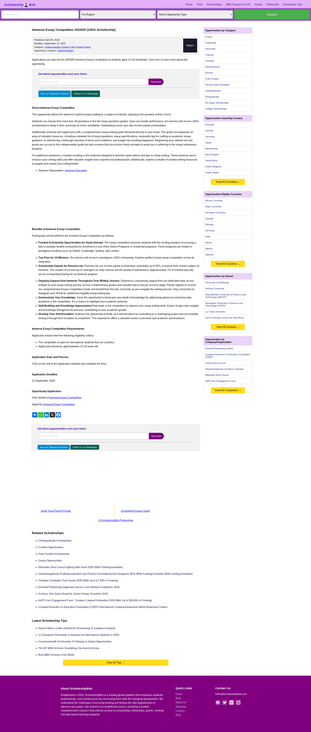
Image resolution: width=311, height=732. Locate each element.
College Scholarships (216, 108)
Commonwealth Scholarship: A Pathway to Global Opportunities (74, 641)
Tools (200, 4)
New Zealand (212, 154)
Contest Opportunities (50, 547)
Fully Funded (76, 47)
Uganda (209, 254)
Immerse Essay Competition (65, 397)
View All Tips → (116, 662)
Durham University (214, 288)
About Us (181, 702)
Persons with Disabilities (217, 84)
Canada (209, 130)
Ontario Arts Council (215, 363)
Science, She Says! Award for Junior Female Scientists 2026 (73, 593)
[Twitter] (224, 702)
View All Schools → (228, 327)
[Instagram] (238, 702)
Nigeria (209, 248)
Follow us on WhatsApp (86, 93)
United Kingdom (65, 50)
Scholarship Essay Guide (135, 511)
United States (212, 172)
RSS (178, 715)
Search (272, 14)
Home (189, 4)
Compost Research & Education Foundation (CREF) (227, 355)
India (207, 236)
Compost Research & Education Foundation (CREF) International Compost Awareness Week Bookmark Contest (102, 607)
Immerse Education (76, 170)
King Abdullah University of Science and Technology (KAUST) (225, 295)
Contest (65, 47)
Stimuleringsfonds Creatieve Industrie (224, 369)
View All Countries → (228, 181)
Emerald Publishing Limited (219, 348)
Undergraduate (52, 47)
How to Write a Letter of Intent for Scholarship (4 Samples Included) (76, 628)
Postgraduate (212, 96)
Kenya (208, 242)
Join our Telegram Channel (54, 93)
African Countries (214, 200)
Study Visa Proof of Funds (56, 511)
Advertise (181, 706)
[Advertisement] (116, 198)
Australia (209, 124)
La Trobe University (215, 311)
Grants (258, 4)
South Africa (211, 160)
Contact (180, 710)
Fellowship (272, 4)
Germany (210, 136)
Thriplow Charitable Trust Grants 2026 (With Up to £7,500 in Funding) (78, 580)
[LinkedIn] (231, 702)
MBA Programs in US (238, 4)
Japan (208, 142)
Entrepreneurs (212, 66)
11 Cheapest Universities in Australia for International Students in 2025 (78, 635)
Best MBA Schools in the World (56, 654)
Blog (178, 698)
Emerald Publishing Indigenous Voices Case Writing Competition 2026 (79, 587)
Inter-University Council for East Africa (224, 317)
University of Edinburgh (217, 282)
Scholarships (214, 4)
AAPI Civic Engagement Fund (220, 381)
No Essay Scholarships (217, 102)
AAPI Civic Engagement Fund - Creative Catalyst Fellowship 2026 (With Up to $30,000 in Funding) (95, 600)
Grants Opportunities (50, 560)
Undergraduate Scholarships (54, 540)
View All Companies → (228, 390)
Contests (209, 60)
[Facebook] (217, 702)
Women (209, 72)
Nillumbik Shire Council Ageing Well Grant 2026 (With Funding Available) (80, 567)
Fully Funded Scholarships (53, 554)
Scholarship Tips (292, 4)
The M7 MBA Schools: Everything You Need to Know (68, 648)
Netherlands (211, 148)
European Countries (215, 212)
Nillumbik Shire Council (217, 375)
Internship (210, 48)
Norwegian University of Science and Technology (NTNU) (224, 304)
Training (209, 54)
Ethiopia (209, 224)
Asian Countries (213, 206)
